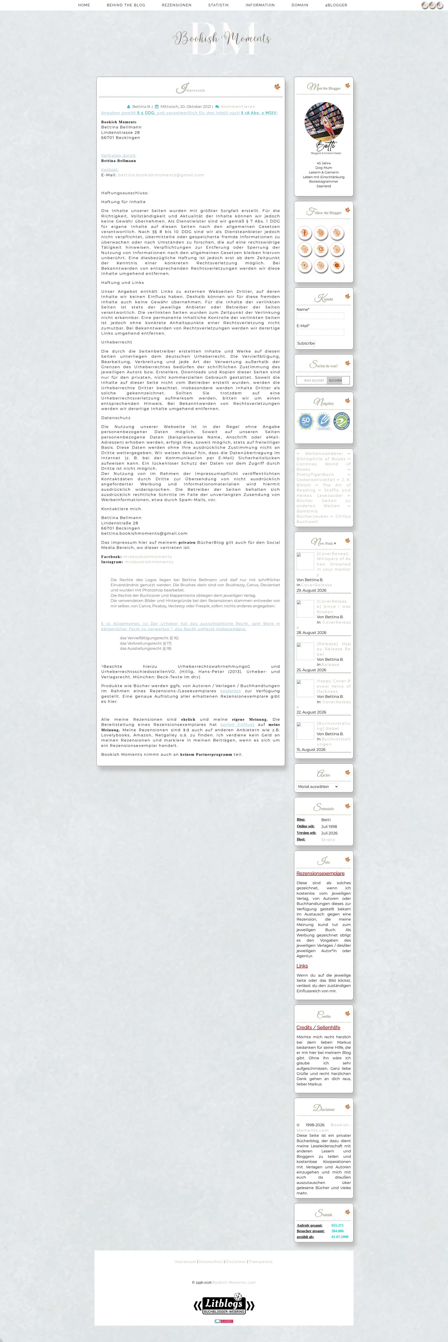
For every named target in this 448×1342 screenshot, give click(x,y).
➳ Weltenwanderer (320, 453)
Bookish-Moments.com (234, 1282)
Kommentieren (238, 106)
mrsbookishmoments (147, 556)
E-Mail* (303, 326)
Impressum (190, 90)
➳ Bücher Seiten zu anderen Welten (324, 500)
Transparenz (261, 1262)
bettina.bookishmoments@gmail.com (161, 175)
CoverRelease (316, 585)
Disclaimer (236, 1262)
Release (331, 664)
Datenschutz (211, 1262)
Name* (303, 309)
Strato (328, 839)
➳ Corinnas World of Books (324, 464)
